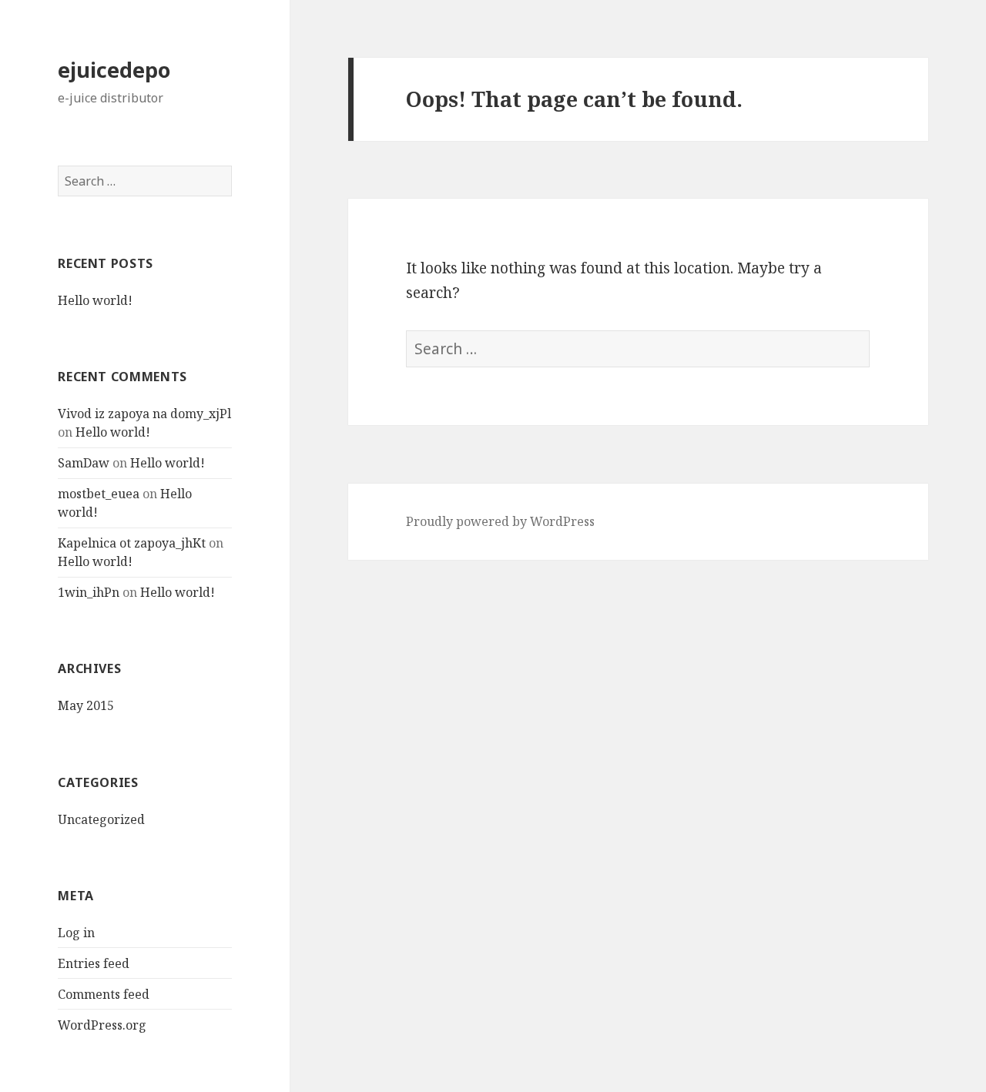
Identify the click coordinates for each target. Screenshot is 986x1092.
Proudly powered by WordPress (500, 521)
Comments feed (103, 994)
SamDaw (83, 462)
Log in (76, 932)
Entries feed (93, 963)
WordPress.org (102, 1025)
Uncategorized (101, 819)
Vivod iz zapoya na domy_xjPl (144, 413)
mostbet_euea (98, 493)
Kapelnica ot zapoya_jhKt (132, 542)
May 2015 (86, 705)
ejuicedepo (114, 69)
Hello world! (95, 300)
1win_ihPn (88, 592)
